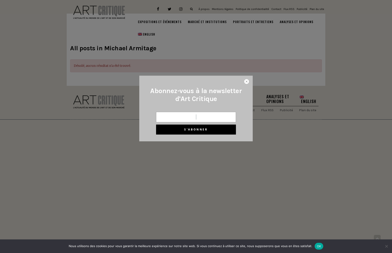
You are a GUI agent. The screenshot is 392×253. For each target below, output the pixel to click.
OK (319, 246)
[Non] (386, 246)
